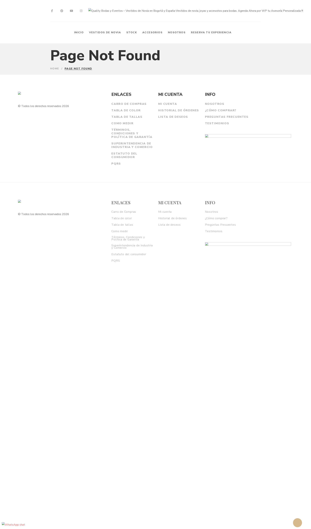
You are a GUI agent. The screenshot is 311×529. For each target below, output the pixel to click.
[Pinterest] (62, 10)
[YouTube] (71, 10)
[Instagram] (81, 10)
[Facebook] (52, 10)
